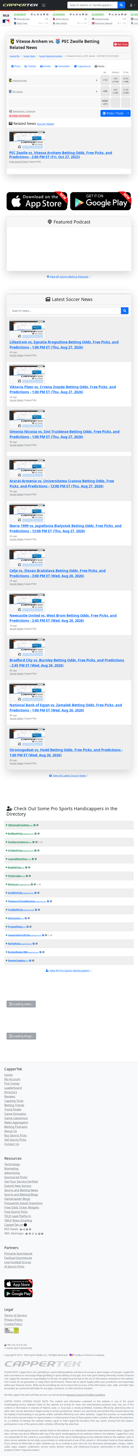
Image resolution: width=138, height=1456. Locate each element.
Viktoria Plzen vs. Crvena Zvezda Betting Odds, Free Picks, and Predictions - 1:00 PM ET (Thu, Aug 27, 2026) (63, 389)
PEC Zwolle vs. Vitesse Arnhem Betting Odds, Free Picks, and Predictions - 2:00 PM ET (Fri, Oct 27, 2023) (60, 154)
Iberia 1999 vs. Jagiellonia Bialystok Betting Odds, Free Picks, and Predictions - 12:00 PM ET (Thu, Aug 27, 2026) (65, 528)
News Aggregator (16, 1122)
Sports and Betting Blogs (21, 1194)
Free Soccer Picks (18, 161)
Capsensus (84, 66)
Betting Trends (14, 1105)
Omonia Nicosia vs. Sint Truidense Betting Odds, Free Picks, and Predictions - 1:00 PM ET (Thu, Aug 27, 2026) (64, 434)
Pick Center (12, 1083)
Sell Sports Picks (15, 1140)
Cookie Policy (13, 1324)
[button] (132, 5)
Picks (17, 66)
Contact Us (11, 1144)
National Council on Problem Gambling (85, 1394)
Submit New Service (17, 1186)
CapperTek (14, 56)
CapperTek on (13, 1225)
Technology (12, 1164)
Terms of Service (15, 1315)
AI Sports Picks (14, 1266)
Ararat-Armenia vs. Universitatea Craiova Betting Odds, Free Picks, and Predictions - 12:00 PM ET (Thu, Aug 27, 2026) (62, 483)
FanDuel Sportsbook (18, 1258)
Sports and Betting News (21, 1190)
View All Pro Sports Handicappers (70, 970)
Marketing (11, 1168)
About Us (10, 1131)
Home (8, 1075)
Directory (10, 1092)
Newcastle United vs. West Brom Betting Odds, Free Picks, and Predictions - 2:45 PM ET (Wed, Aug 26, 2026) (63, 618)
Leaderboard (13, 1088)
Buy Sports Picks (15, 1135)
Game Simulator (15, 1114)
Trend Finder (13, 1109)
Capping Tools (14, 1101)
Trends (32, 66)
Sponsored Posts (15, 1177)
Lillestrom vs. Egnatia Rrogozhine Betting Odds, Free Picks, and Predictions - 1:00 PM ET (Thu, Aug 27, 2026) (64, 345)
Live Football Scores (17, 1262)
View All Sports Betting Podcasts (69, 276)
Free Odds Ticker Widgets (21, 1207)
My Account (12, 1079)
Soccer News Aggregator (51, 56)
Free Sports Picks (16, 1212)
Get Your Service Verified (21, 1181)
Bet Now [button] (123, 44)
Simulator (64, 66)
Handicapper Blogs (17, 1199)
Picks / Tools (115, 113)
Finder (47, 66)
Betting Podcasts (15, 1127)
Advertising (12, 1173)
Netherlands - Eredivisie (24, 111)
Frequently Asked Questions (23, 1203)
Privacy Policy (13, 1320)
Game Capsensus (16, 1118)
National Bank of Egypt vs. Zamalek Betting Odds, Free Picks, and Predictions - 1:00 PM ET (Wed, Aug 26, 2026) (66, 708)
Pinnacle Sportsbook (18, 1254)
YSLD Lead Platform (17, 1216)
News (101, 66)
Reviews (9, 1096)
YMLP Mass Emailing (18, 1220)
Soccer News (29, 56)
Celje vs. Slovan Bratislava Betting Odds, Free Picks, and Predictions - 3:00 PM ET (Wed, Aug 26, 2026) (58, 573)
